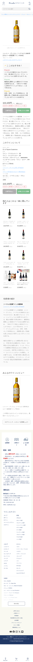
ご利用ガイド (16, 613)
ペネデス (18, 551)
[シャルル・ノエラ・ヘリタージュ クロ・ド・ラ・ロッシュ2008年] (23, 214)
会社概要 (16, 620)
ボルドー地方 (19, 520)
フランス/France (8, 171)
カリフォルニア (20, 570)
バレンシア (19, 556)
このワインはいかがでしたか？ (12, 60)
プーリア (6, 558)
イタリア (6, 544)
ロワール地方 (19, 527)
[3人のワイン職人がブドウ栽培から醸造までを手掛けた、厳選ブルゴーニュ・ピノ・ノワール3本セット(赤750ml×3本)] (23, 275)
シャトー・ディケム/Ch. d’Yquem (13, 167)
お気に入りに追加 (23, 110)
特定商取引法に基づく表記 (16, 618)
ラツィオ (6, 551)
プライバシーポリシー (16, 622)
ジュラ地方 (19, 539)
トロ (17, 560)
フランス (23, 14)
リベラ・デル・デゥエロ (22, 549)
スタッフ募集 (16, 625)
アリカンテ (19, 558)
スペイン (18, 544)
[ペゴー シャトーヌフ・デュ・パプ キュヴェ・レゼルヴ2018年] (9, 255)
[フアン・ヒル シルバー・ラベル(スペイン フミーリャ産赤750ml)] (9, 275)
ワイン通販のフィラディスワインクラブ (10, 14)
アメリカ (18, 565)
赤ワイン (6, 517)
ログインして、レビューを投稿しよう (16, 422)
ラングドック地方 (20, 532)
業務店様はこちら (16, 627)
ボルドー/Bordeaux (19, 171)
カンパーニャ (7, 556)
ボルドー (29, 14)
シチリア (6, 560)
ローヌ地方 (19, 529)
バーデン (6, 565)
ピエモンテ (6, 549)
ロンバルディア (7, 553)
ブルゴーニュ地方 (20, 522)
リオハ (18, 546)
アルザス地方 (19, 537)
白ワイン (6, 520)
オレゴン (18, 568)
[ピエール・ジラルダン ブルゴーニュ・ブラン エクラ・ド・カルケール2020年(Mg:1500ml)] (9, 214)
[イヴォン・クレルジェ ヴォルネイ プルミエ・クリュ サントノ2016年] (9, 234)
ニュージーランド (20, 573)
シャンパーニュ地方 (21, 525)
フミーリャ (19, 563)
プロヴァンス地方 (20, 534)
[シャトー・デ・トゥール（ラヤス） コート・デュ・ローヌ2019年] (23, 255)
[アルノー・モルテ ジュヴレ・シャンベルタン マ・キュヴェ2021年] (23, 234)
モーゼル (6, 568)
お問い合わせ (16, 611)
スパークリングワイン (9, 522)
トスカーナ (6, 546)
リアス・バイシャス (21, 553)
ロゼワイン (6, 524)
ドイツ (5, 563)
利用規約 (16, 615)
